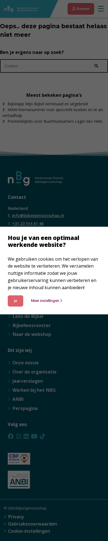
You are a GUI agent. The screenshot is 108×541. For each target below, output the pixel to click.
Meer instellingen (45, 301)
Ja (15, 301)
